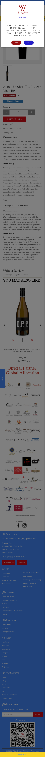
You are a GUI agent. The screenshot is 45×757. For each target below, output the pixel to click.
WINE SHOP (23, 754)
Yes (28, 43)
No (16, 43)
